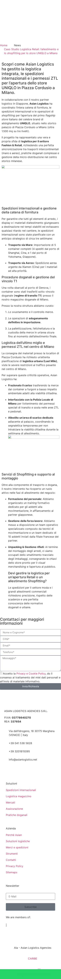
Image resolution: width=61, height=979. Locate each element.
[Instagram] (22, 768)
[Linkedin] (14, 768)
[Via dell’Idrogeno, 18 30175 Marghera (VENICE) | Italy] (6, 733)
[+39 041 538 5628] (6, 743)
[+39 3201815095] (6, 751)
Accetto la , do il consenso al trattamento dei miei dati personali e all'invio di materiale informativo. (30, 677)
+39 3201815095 (19, 751)
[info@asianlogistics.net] (6, 759)
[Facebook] (6, 768)
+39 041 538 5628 (20, 743)
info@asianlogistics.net (23, 759)
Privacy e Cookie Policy (31, 673)
